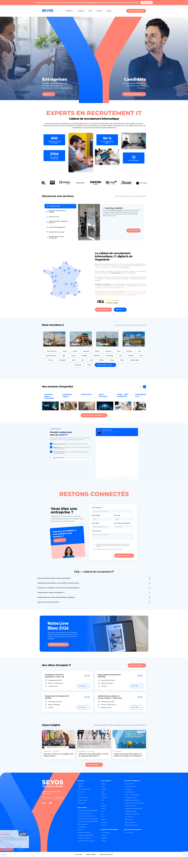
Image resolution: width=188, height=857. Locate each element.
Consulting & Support (130, 786)
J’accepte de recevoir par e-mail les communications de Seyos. (109, 549)
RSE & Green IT (129, 819)
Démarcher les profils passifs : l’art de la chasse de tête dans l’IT (93, 731)
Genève (73, 355)
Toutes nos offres (136, 665)
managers (98, 287)
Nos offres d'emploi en (132, 780)
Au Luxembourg (105, 832)
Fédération (80, 786)
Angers (65, 351)
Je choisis (9, 849)
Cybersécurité (128, 789)
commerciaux (105, 287)
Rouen (122, 360)
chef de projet (123, 295)
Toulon (89, 365)
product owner (101, 295)
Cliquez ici (58, 540)
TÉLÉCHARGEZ (146, 2)
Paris (144, 265)
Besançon (86, 351)
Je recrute (47, 94)
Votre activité (82, 807)
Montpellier (62, 360)
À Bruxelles (104, 838)
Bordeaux (106, 267)
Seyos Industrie (129, 832)
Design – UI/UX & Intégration (132, 794)
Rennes (97, 267)
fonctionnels (142, 286)
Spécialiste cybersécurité (84, 832)
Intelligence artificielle (130, 811)
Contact (109, 11)
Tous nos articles (93, 764)
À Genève (103, 835)
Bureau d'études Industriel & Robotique (88, 821)
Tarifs (90, 11)
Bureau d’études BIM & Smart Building (88, 818)
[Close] (186, 3)
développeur (129, 291)
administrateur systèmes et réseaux (110, 293)
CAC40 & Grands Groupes (84, 789)
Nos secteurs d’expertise (132, 829)
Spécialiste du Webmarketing (85, 835)
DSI (96, 295)
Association (81, 783)
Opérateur (80, 829)
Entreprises (69, 11)
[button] (3, 854)
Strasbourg (77, 365)
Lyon (101, 267)
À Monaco (104, 840)
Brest (119, 351)
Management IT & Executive (132, 814)
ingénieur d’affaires (112, 295)
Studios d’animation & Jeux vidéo (86, 840)
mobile (97, 293)
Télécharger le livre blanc (57, 644)
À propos (99, 11)
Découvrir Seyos (102, 309)
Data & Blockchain (129, 792)
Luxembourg (109, 355)
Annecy (75, 351)
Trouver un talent (133, 230)
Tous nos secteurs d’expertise (93, 415)
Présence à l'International (109, 829)
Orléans (101, 360)
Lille (116, 267)
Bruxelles (129, 351)
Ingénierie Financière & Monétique (134, 808)
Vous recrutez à (106, 780)
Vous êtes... (81, 780)
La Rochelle (96, 355)
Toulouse (98, 331)
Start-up (80, 794)
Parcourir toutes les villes (104, 364)
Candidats (81, 11)
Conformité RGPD (129, 783)
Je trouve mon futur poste (133, 94)
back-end (136, 291)
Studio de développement (84, 838)
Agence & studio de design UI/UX (86, 816)
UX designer (133, 295)
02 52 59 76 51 (59, 797)
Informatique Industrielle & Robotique (134, 803)
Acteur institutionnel (83, 797)
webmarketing (114, 287)
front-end (143, 291)
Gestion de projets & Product (132, 800)
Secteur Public (81, 803)
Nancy (74, 360)
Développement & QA (130, 797)
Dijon (63, 355)
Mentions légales (91, 854)
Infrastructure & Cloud (130, 805)
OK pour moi (24, 849)
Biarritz (123, 264)
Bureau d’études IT (83, 824)
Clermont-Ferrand (51, 355)
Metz (141, 355)
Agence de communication (85, 813)
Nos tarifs (119, 309)
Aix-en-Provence (52, 351)
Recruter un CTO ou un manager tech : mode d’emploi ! (58, 731)
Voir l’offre (82, 686)
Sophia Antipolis (135, 360)
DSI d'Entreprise (82, 827)
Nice (83, 360)
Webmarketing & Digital (131, 825)
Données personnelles (106, 854)
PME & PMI (81, 792)
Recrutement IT (129, 816)
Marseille (112, 267)
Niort (91, 360)
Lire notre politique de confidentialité (10, 844)
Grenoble (84, 355)
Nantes (117, 264)
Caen (139, 351)
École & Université (82, 800)
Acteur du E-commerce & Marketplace (88, 810)
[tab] (60, 206)
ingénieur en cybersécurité (129, 293)
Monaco (50, 360)
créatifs (123, 287)
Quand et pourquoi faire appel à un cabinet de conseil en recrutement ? (128, 731)
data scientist (142, 293)
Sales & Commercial (130, 822)
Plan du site (78, 854)
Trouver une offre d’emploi (136, 11)
